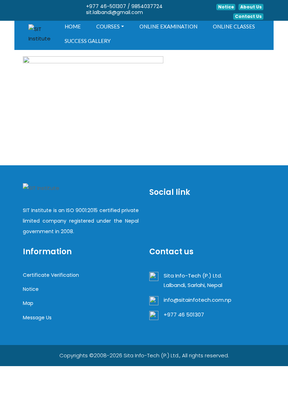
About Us (251, 7)
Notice (226, 7)
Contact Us (248, 16)
